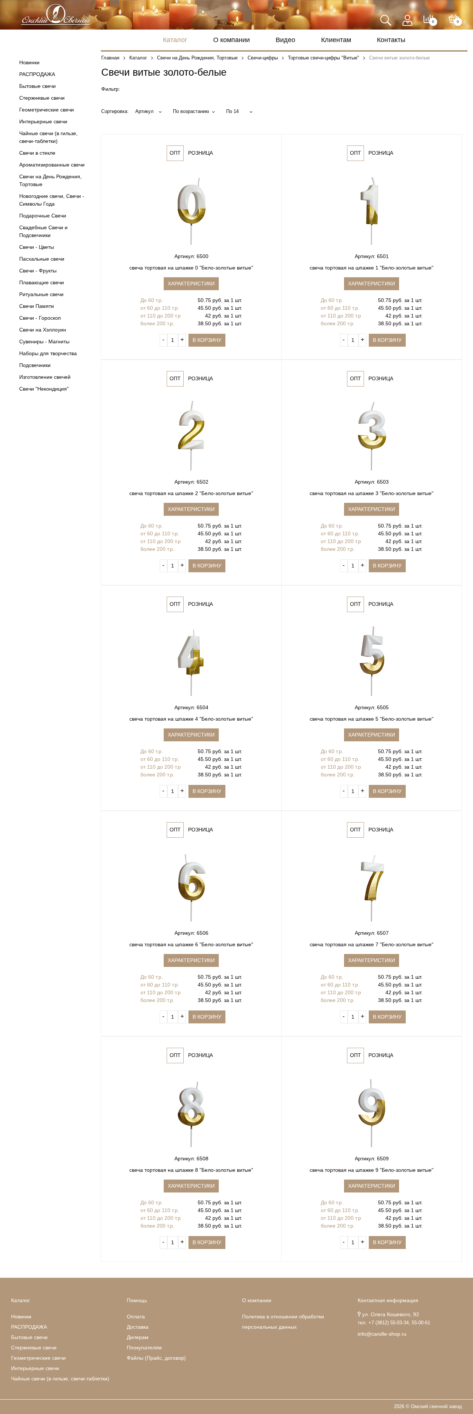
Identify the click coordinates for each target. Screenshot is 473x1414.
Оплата (136, 1316)
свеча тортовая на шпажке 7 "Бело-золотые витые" (371, 944)
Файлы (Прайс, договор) (156, 1358)
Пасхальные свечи (41, 259)
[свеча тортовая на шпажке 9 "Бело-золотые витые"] (371, 1110)
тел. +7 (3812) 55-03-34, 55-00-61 (394, 1322)
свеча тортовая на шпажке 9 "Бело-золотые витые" (371, 1170)
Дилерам (138, 1337)
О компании (231, 40)
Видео (285, 40)
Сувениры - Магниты (44, 341)
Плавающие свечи (41, 282)
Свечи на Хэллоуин (42, 330)
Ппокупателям (144, 1347)
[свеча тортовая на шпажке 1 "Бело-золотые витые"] (371, 208)
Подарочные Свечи (42, 216)
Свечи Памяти (36, 306)
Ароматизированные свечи (52, 165)
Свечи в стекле (37, 153)
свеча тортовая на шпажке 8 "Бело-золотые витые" (191, 1170)
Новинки (29, 62)
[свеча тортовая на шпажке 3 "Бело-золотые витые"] (371, 433)
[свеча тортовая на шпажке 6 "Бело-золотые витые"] (191, 884)
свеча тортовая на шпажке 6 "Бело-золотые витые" (191, 944)
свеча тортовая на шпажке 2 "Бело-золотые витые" (191, 493)
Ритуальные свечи (41, 294)
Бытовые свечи (37, 86)
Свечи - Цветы (36, 247)
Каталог (175, 40)
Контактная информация (388, 1300)
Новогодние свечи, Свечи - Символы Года (51, 200)
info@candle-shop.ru (382, 1334)
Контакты (391, 40)
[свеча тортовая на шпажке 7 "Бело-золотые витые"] (371, 884)
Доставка (138, 1327)
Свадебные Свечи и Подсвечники (43, 231)
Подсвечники (35, 365)
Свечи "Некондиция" (44, 389)
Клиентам (336, 40)
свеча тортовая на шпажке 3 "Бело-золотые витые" (371, 493)
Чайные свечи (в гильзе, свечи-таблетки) (48, 137)
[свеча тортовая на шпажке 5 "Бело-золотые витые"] (371, 659)
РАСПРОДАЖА (37, 74)
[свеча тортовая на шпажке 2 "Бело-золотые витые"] (191, 433)
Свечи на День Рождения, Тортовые (50, 180)
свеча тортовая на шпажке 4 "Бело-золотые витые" (191, 719)
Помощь (137, 1300)
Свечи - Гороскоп (40, 318)
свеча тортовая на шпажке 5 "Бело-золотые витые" (371, 719)
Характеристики (191, 283)
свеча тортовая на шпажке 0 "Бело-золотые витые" (191, 268)
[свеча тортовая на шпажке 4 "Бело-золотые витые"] (191, 659)
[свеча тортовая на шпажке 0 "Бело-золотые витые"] (191, 208)
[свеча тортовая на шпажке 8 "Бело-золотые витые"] (191, 1110)
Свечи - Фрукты (38, 271)
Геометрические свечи (46, 110)
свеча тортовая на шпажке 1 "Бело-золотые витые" (371, 268)
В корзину (207, 340)
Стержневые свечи (42, 98)
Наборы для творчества (48, 353)
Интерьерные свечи (43, 121)
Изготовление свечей (45, 377)
